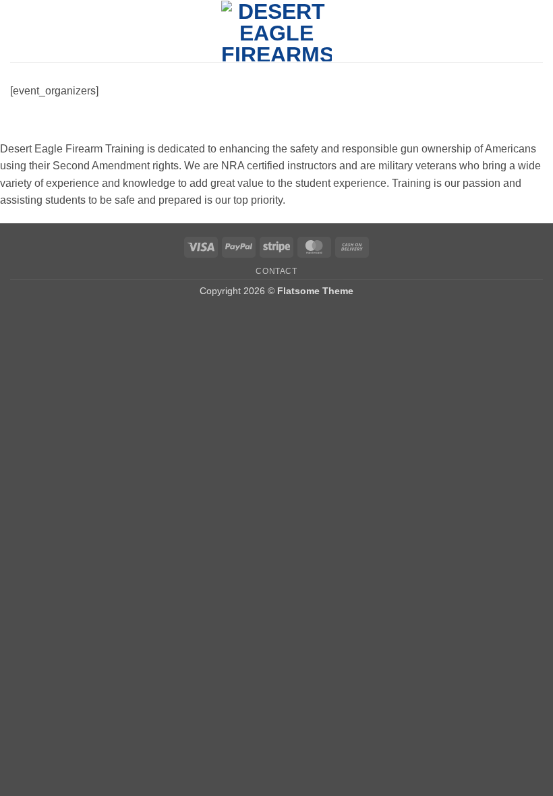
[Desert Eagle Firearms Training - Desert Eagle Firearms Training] (277, 31)
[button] (18, 30)
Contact (276, 271)
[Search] (538, 31)
